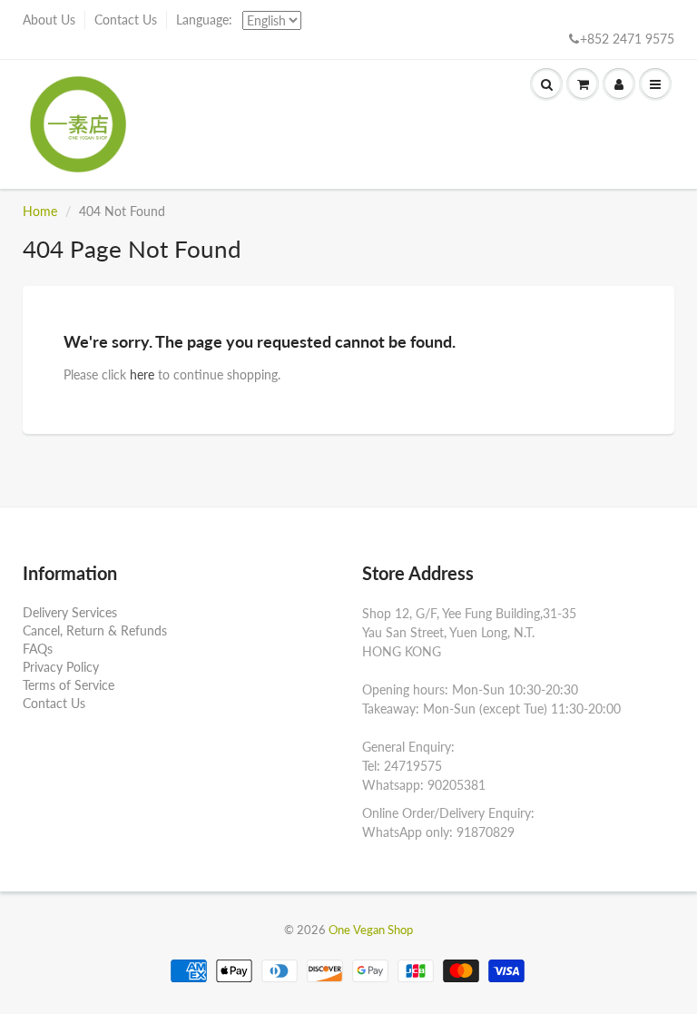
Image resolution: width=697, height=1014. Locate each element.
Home (40, 211)
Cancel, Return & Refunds (95, 630)
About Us (49, 19)
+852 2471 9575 (627, 38)
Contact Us (125, 19)
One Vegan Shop (371, 929)
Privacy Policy (61, 666)
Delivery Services (70, 612)
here (142, 374)
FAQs (38, 648)
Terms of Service (68, 685)
